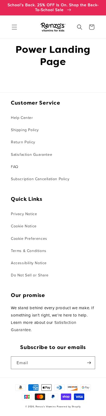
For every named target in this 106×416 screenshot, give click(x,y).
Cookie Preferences (29, 239)
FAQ (14, 167)
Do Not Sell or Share (30, 275)
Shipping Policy (25, 130)
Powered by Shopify (69, 406)
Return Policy (23, 142)
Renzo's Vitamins (46, 406)
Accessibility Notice (29, 263)
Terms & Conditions (28, 251)
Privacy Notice (24, 214)
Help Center (22, 118)
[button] (14, 27)
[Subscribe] (89, 362)
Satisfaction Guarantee (31, 155)
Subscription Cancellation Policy (40, 179)
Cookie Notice (24, 226)
